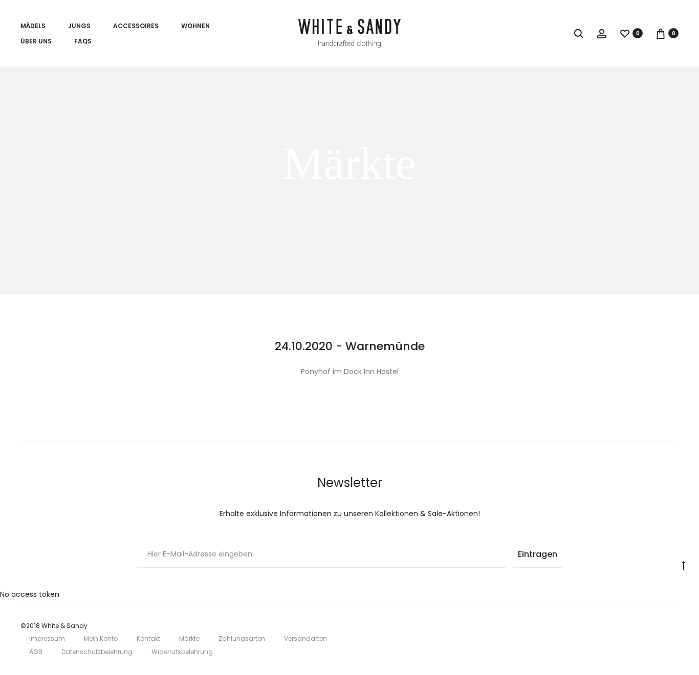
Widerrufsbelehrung (182, 651)
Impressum (47, 638)
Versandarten (305, 638)
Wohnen (195, 25)
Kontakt (148, 638)
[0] (625, 33)
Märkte (189, 638)
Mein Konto (101, 638)
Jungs (79, 25)
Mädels (33, 25)
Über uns (36, 41)
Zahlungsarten (242, 638)
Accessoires (136, 25)
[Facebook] (653, 626)
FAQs (83, 41)
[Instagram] (676, 626)
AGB (35, 651)
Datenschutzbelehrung (97, 651)
